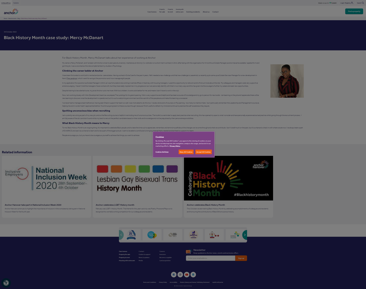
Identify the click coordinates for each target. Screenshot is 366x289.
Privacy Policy (175, 146)
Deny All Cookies (186, 152)
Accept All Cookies (203, 152)
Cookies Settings (162, 152)
